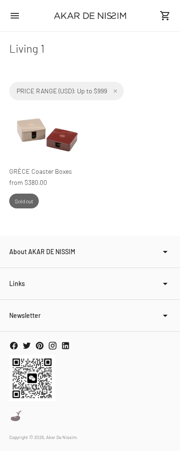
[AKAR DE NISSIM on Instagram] (52, 345)
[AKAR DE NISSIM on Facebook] (13, 345)
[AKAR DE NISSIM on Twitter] (26, 345)
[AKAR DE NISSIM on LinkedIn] (65, 345)
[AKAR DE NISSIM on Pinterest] (39, 345)
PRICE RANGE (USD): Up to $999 (62, 91)
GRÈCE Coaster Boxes (40, 171)
